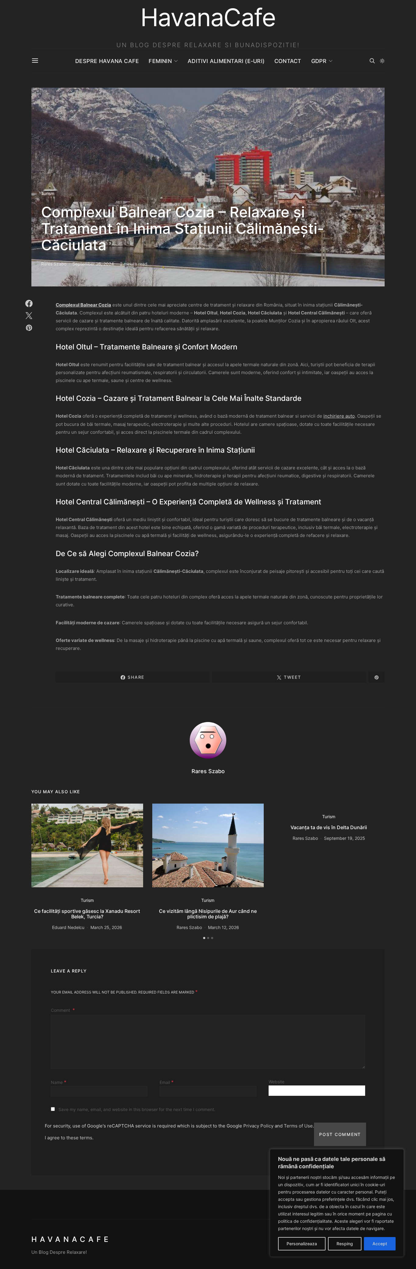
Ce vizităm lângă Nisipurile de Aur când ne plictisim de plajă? (208, 914)
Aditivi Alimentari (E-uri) (226, 61)
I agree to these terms (68, 1138)
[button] (382, 60)
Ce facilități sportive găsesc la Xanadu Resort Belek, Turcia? (87, 914)
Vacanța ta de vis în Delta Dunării (329, 827)
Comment (61, 1010)
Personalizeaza (302, 1243)
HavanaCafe (71, 1239)
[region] (337, 1203)
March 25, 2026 (106, 927)
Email (167, 1082)
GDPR (319, 61)
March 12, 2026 (223, 927)
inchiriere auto (339, 416)
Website (276, 1081)
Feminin (160, 61)
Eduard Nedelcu (68, 927)
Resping (345, 1243)
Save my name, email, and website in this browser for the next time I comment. (136, 1109)
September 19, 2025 (344, 838)
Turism (47, 193)
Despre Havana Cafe (107, 61)
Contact (287, 61)
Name (58, 1082)
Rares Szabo (53, 263)
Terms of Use (298, 1126)
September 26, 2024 (93, 263)
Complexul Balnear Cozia (83, 305)
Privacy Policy (258, 1126)
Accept (379, 1243)
